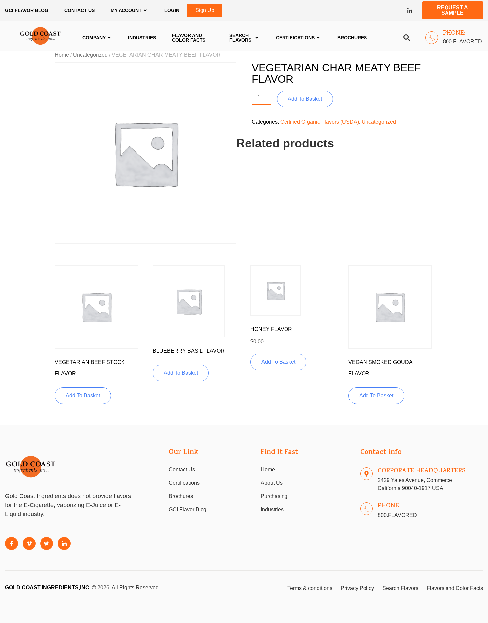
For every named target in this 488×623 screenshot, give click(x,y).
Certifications (295, 37)
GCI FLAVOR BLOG (26, 10)
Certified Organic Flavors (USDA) (319, 122)
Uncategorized (90, 55)
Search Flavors (240, 37)
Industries (142, 37)
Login (171, 10)
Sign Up (204, 10)
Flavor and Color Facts (188, 37)
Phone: (454, 33)
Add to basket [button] (83, 395)
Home (62, 55)
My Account (126, 10)
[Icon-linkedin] (409, 10)
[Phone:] (431, 37)
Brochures (352, 37)
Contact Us (79, 10)
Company (94, 37)
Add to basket (305, 99)
